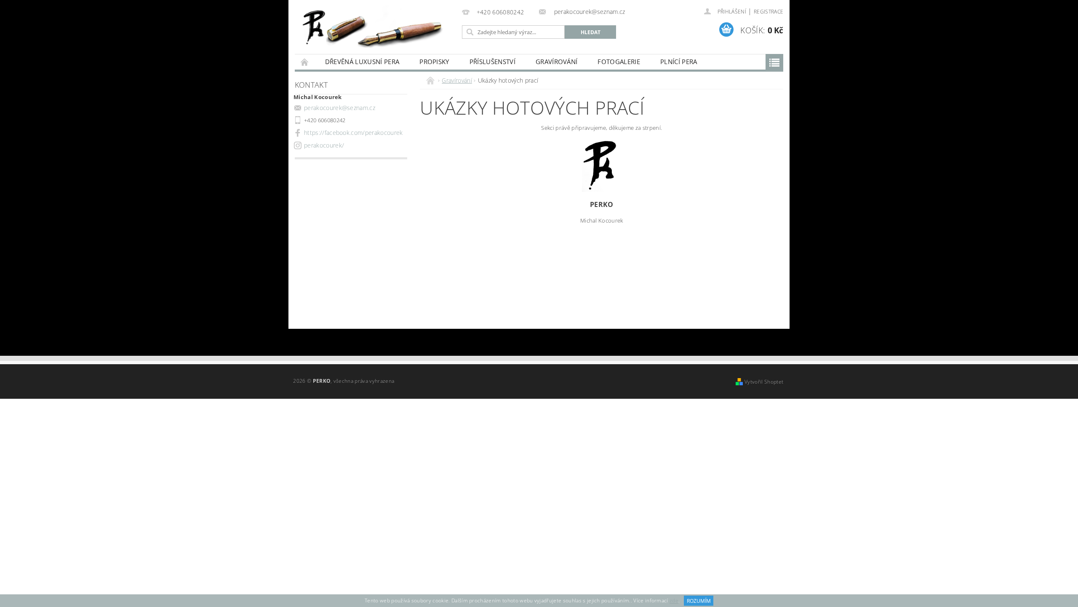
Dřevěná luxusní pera (362, 61)
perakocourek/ (324, 145)
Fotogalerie (619, 61)
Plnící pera (678, 61)
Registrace (768, 11)
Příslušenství (492, 61)
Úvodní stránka (305, 61)
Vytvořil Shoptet (763, 381)
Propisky (434, 61)
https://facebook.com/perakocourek (353, 133)
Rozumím (699, 600)
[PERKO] (377, 26)
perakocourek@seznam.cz (339, 108)
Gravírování (557, 61)
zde (674, 600)
